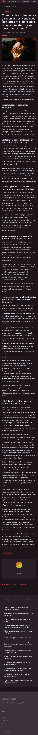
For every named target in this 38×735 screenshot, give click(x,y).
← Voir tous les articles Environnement (14, 584)
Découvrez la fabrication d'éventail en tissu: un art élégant (18, 632)
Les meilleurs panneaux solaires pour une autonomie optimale (17, 663)
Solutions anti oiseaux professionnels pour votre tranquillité (19, 614)
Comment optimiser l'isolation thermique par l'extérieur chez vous (18, 651)
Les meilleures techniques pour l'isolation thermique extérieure (17, 675)
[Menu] (34, 1)
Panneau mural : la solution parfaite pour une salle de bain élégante (18, 681)
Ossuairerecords (9, 698)
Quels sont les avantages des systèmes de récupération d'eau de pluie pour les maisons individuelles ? (18, 644)
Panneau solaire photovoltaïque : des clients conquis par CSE (17, 638)
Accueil (4, 6)
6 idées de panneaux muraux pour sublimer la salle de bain (18, 657)
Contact (4, 724)
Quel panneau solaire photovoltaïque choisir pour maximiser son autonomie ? (17, 669)
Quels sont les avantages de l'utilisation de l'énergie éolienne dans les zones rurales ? (17, 626)
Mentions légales (6, 721)
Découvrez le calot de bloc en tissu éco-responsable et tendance (16, 608)
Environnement (11, 6)
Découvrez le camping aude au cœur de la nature (17, 620)
